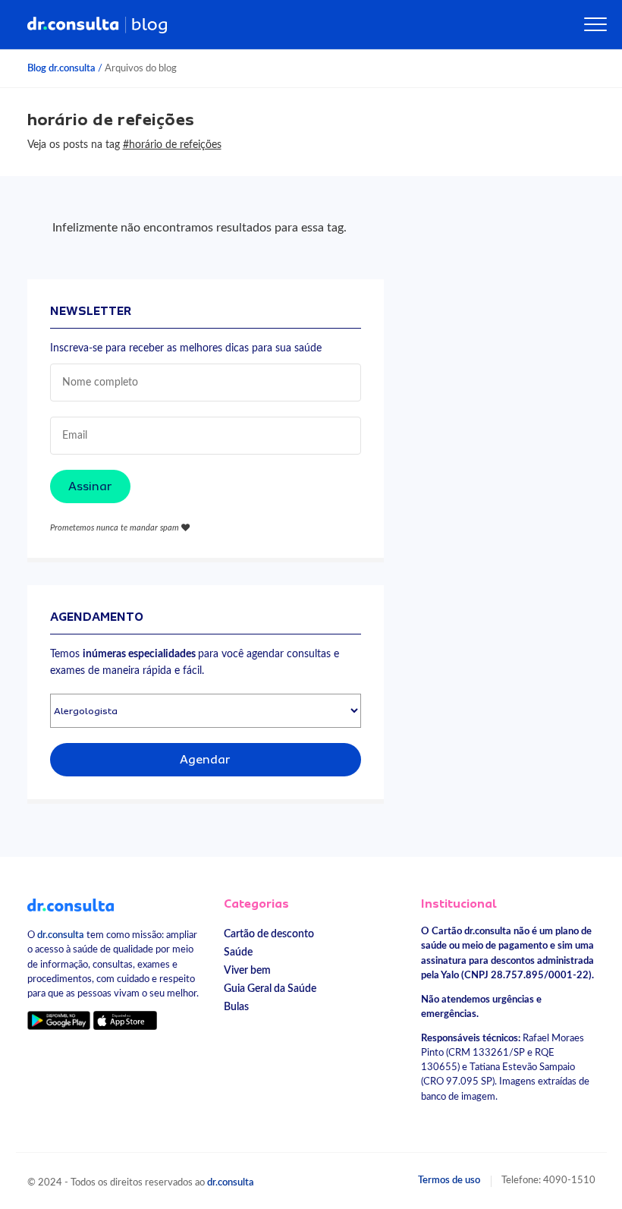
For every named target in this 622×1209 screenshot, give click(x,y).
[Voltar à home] (71, 904)
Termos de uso (449, 1180)
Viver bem (247, 970)
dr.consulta (60, 935)
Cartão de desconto (269, 934)
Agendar (205, 760)
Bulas (236, 1006)
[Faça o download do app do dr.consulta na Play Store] (58, 1020)
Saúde (238, 952)
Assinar (90, 486)
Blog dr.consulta (61, 68)
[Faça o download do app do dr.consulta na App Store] (125, 1020)
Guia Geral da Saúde (270, 988)
